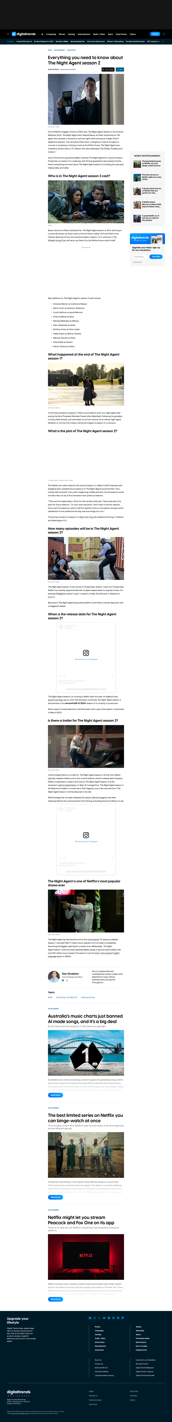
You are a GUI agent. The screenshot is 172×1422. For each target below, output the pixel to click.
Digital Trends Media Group (20, 1413)
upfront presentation (67, 785)
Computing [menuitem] (51, 34)
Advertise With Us (101, 1368)
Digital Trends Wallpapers (145, 1368)
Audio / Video (100, 1338)
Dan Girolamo (54, 70)
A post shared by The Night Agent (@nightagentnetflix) (86, 689)
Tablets (138, 1327)
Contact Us (99, 1364)
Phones (97, 1327)
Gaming (98, 1334)
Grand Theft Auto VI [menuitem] (24, 41)
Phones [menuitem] (62, 34)
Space (138, 1334)
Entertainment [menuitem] (84, 34)
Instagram (95, 1318)
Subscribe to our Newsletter (146, 1360)
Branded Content (142, 1364)
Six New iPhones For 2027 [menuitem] (43, 41)
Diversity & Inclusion (95, 1400)
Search (164, 34)
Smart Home (99, 1342)
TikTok (109, 1318)
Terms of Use (93, 1404)
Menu (8, 34)
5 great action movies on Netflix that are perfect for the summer (151, 192)
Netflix (77, 157)
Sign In (155, 34)
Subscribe (156, 257)
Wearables (140, 1331)
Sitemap (132, 1400)
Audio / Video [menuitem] (99, 34)
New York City (86, 517)
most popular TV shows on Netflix (102, 939)
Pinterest (113, 1318)
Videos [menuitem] (133, 34)
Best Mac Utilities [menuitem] (62, 41)
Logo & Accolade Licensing (104, 1375)
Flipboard (123, 1318)
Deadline (52, 488)
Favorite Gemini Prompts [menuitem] (135, 41)
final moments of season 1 (65, 412)
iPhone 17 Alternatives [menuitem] (115, 41)
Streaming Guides (143, 1338)
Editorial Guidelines (101, 1371)
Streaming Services (88, 997)
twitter (67, 980)
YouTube (104, 1318)
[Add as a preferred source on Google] (108, 69)
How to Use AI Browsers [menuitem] (96, 41)
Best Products (141, 1342)
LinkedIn (118, 1318)
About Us (98, 1360)
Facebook (90, 1318)
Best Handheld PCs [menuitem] (78, 41)
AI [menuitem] (42, 34)
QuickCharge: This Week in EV (66, 997)
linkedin (63, 980)
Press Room (133, 1395)
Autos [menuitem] (110, 34)
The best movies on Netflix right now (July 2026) (151, 177)
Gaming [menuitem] (71, 34)
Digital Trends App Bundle (145, 1375)
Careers (91, 1391)
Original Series (141, 1350)
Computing (99, 1331)
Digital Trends (19, 37)
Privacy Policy (137, 262)
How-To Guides (141, 1346)
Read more (55, 1095)
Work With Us (93, 1395)
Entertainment (100, 1346)
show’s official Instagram (96, 797)
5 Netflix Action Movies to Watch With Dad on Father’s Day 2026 (151, 205)
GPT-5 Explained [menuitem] (153, 41)
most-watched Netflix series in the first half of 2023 (93, 949)
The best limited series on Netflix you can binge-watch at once (151, 163)
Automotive (99, 1350)
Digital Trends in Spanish (144, 1371)
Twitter (99, 1318)
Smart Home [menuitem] (121, 34)
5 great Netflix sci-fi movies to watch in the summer (150, 218)
